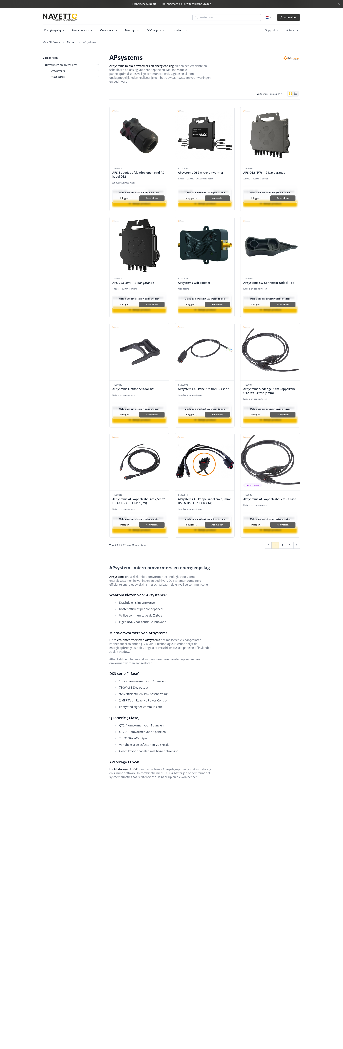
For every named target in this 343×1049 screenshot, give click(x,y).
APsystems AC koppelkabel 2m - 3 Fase (269, 499)
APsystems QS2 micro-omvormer (200, 173)
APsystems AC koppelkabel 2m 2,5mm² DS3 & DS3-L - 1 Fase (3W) (204, 501)
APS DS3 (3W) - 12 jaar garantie (133, 283)
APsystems (89, 42)
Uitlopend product (252, 485)
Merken (71, 42)
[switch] (293, 94)
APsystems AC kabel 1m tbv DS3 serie (203, 389)
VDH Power (53, 42)
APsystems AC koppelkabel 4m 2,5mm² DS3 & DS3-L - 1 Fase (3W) (138, 501)
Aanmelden (290, 17)
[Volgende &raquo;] (296, 545)
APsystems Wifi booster (194, 283)
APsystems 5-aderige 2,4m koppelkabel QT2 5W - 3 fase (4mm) (269, 391)
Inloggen (126, 198)
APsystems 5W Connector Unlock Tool (269, 283)
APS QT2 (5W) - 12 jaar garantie (264, 173)
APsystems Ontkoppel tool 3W (133, 389)
